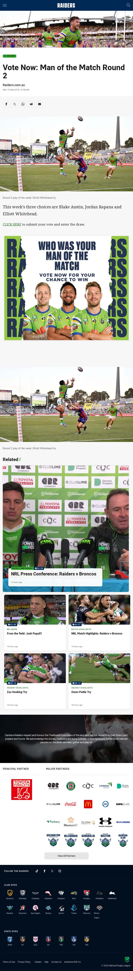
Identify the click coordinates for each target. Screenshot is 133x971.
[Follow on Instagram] (59, 871)
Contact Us (56, 961)
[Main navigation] (5, 5)
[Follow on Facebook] (44, 871)
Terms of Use (9, 961)
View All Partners (67, 855)
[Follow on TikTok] (37, 871)
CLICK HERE (12, 224)
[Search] (128, 5)
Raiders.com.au (14, 85)
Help (46, 961)
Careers (38, 961)
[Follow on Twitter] (52, 871)
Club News (9, 56)
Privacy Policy (24, 961)
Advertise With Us (72, 961)
